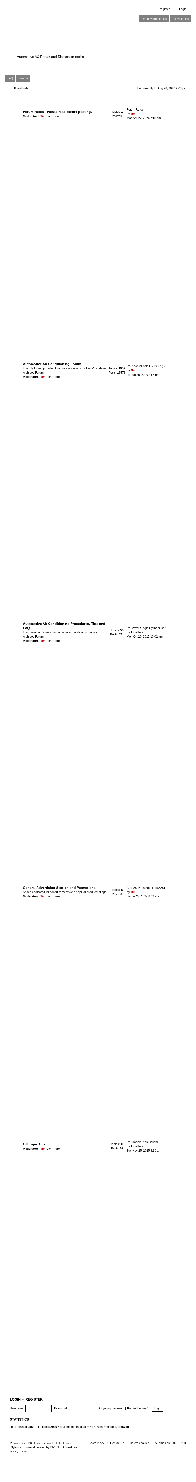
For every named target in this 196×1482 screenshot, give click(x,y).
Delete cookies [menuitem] (139, 1443)
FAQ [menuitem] (10, 78)
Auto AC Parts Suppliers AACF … (148, 887)
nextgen (71, 1447)
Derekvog (122, 1427)
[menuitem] (14, 1452)
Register (34, 1399)
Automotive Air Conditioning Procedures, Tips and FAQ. (64, 626)
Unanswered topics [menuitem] (154, 19)
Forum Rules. (135, 109)
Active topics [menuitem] (181, 19)
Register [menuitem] (164, 9)
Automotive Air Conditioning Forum (52, 364)
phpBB (28, 1443)
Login (15, 1399)
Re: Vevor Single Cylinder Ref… (147, 628)
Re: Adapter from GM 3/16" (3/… (147, 366)
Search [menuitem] (23, 78)
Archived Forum (33, 372)
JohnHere (53, 116)
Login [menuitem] (182, 9)
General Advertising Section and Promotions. (60, 887)
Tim (42, 116)
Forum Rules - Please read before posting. (57, 112)
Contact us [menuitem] (117, 1443)
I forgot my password (111, 1408)
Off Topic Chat (35, 1144)
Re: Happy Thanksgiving (143, 1142)
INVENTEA (57, 1447)
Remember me (137, 1408)
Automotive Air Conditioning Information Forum (75, 43)
